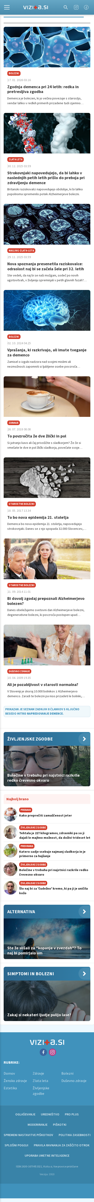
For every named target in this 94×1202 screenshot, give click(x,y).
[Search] (65, 7)
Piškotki (59, 1125)
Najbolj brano (17, 799)
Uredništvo (50, 1114)
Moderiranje (37, 1125)
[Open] (7, 7)
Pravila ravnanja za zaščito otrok (61, 1145)
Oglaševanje (25, 1114)
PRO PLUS (72, 1114)
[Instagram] (76, 7)
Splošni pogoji (16, 1145)
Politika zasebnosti (75, 1135)
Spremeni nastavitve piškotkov (28, 1135)
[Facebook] (86, 7)
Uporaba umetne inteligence (47, 1155)
